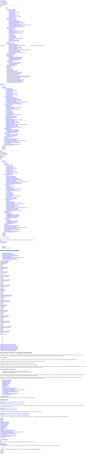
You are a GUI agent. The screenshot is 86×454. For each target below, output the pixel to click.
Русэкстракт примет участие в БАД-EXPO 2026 (8, 409)
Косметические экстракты (11, 19)
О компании (3, 45)
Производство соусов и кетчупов (14, 51)
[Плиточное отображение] (6, 261)
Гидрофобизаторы (10, 56)
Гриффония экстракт (3, 268)
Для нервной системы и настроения (15, 62)
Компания (2, 418)
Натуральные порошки (11, 54)
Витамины (9, 67)
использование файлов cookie (35, 449)
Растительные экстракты (11, 10)
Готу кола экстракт (3, 272)
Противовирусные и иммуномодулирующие (14, 107)
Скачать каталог (3, 261)
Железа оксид (2, 290)
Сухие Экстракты (10, 69)
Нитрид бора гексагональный (5, 327)
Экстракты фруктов (12, 15)
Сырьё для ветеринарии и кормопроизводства (15, 82)
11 (2, 341)
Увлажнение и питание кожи (14, 23)
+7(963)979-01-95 (4, 154)
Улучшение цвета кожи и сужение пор (15, 25)
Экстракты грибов (12, 11)
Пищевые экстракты (10, 43)
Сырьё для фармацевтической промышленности (15, 80)
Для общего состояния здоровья (14, 63)
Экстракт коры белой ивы (4, 301)
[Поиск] (1, 157)
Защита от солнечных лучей (13, 20)
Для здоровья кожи (12, 35)
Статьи (32, 45)
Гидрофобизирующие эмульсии (14, 59)
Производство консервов (13, 46)
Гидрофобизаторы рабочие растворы (15, 58)
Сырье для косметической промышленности (14, 73)
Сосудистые (11, 33)
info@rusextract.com (3, 1)
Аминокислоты (9, 61)
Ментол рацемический (4, 316)
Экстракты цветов (12, 17)
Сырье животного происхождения (10, 139)
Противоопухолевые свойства (11, 116)
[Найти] (1, 6)
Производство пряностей (13, 44)
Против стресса (11, 39)
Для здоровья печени (12, 37)
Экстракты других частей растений (15, 16)
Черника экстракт (3, 263)
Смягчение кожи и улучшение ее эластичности (17, 22)
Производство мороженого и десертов (12, 122)
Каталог (6, 7)
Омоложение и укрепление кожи (14, 21)
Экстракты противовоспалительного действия (17, 26)
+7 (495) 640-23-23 (4, 3)
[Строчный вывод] (7, 261)
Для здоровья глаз (12, 34)
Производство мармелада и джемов (15, 47)
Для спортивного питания (13, 64)
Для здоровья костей (12, 36)
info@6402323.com (3, 242)
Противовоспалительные (13, 31)
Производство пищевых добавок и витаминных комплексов (19, 49)
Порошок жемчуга (3, 305)
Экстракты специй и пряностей (14, 14)
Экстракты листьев (9, 91)
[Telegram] (2, 244)
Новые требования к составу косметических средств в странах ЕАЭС (12, 403)
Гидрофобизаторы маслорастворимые (12, 130)
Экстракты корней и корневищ (14, 12)
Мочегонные (11, 29)
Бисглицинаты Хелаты (8, 136)
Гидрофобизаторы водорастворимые (12, 129)
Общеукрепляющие (12, 30)
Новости (35, 45)
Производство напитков (10, 123)
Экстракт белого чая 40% (4, 280)
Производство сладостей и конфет (15, 50)
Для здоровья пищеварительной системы (16, 38)
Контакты (42, 45)
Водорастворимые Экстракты (12, 71)
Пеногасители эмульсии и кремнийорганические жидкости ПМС (18, 76)
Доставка (38, 45)
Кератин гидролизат (3, 311)
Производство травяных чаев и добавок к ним (17, 52)
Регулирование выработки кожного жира (13, 99)
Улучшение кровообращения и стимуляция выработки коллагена (20, 24)
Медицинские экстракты (11, 28)
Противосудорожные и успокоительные (15, 32)
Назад (6, 162)
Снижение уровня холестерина (14, 40)
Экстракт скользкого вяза (4, 331)
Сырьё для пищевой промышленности (13, 78)
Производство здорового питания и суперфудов (17, 45)
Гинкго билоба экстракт (4, 276)
